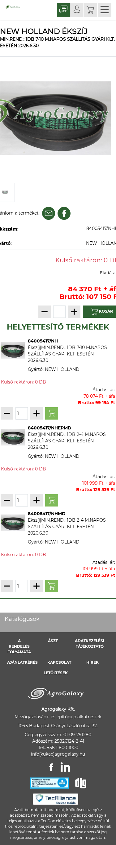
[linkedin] (65, 767)
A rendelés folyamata (19, 646)
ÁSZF (53, 640)
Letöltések (56, 673)
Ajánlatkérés (22, 662)
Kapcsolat (59, 662)
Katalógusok (22, 619)
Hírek (92, 662)
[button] (90, 10)
